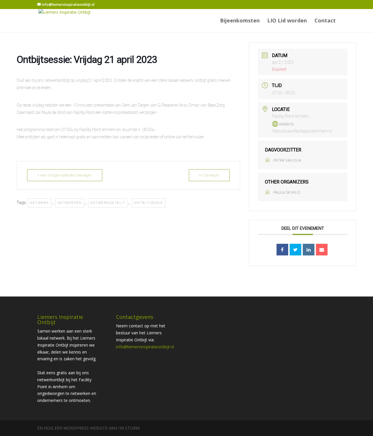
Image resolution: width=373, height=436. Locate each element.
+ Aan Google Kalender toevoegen (64, 175)
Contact (325, 21)
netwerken (70, 203)
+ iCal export (209, 175)
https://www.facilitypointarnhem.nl (302, 131)
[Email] (322, 249)
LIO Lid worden (287, 21)
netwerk (39, 203)
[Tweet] (295, 249)
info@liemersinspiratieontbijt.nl (145, 346)
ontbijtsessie (148, 203)
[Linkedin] (308, 249)
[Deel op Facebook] (282, 249)
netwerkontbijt (107, 203)
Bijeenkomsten (240, 21)
